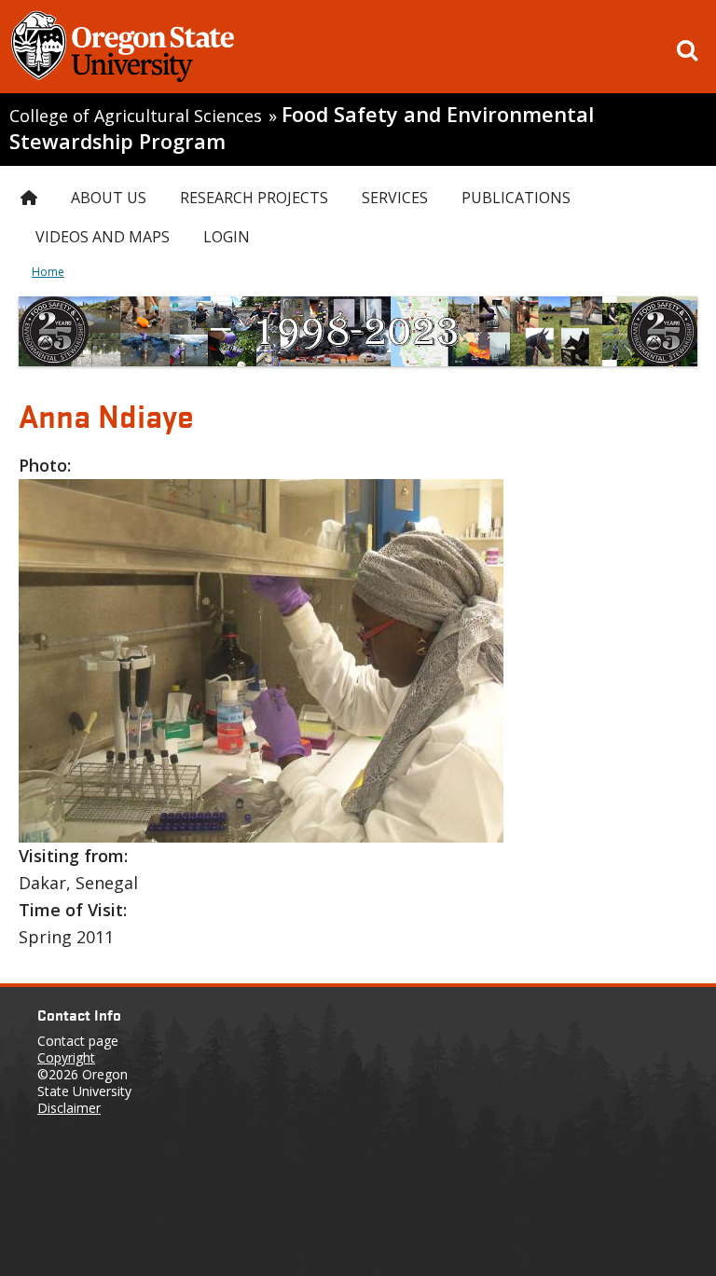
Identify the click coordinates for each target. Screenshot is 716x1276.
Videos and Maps (102, 236)
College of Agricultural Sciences (135, 115)
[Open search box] (687, 50)
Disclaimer (69, 1108)
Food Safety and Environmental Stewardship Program (301, 128)
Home (48, 272)
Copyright (66, 1057)
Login (226, 236)
